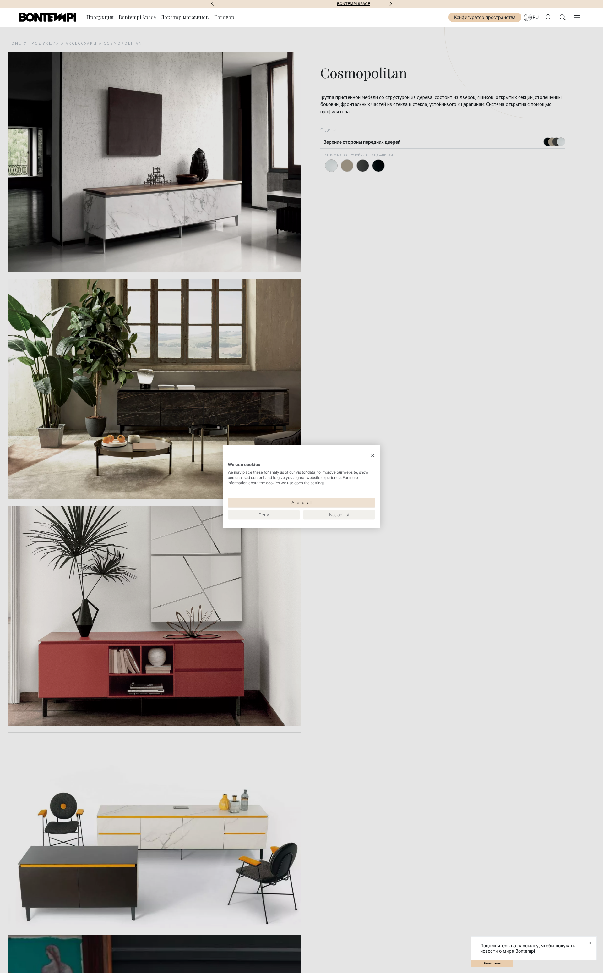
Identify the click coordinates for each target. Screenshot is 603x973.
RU (536, 17)
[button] (212, 4)
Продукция (100, 17)
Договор (224, 17)
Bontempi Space (301, 4)
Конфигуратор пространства (485, 17)
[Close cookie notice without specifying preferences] (372, 455)
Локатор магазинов (185, 17)
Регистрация (492, 963)
